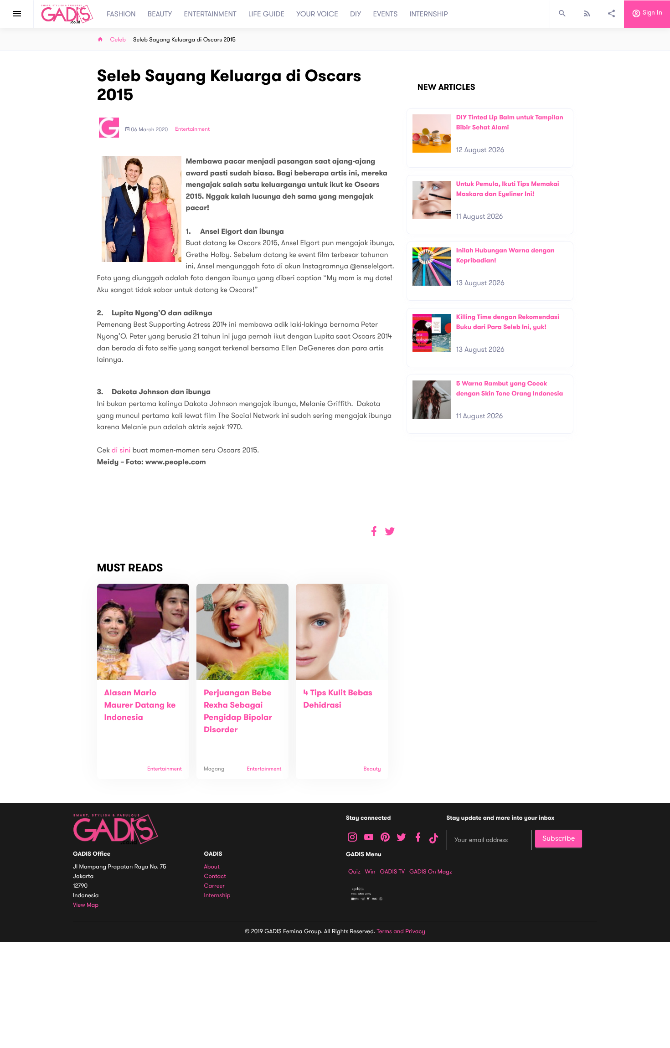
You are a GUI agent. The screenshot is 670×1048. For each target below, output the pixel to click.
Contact (215, 876)
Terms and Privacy (401, 931)
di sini (122, 450)
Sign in (651, 13)
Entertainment (192, 129)
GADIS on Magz (430, 872)
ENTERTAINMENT (210, 14)
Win (370, 872)
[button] (390, 531)
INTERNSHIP (428, 14)
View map (85, 905)
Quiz (354, 872)
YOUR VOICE (317, 14)
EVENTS (385, 14)
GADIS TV (392, 872)
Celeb (118, 40)
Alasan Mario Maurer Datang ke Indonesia (140, 705)
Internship (217, 896)
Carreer (214, 886)
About (212, 867)
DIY (355, 14)
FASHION (121, 14)
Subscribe (558, 838)
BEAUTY (160, 14)
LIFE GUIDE (266, 14)
